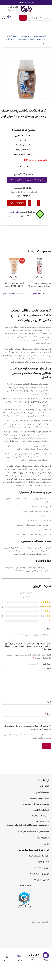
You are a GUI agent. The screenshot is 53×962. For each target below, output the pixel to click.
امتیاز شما (46, 664)
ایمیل (48, 713)
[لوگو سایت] (26, 9)
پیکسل (23, 36)
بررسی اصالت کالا (42, 867)
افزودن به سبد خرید (17, 203)
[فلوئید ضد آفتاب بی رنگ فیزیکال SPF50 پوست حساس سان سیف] (14, 269)
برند (29, 36)
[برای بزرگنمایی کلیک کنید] (45, 98)
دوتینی (39, 290)
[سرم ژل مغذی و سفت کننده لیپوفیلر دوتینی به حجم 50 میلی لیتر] (39, 269)
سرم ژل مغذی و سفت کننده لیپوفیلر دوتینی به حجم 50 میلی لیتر (39, 286)
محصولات (37, 36)
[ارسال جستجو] (23, 18)
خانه (44, 36)
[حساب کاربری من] (3, 17)
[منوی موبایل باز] (49, 9)
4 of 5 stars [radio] (31, 664)
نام (49, 701)
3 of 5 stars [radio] (33, 664)
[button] (41, 276)
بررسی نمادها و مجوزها (39, 798)
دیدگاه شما (46, 668)
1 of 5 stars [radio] (37, 664)
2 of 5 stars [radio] (35, 664)
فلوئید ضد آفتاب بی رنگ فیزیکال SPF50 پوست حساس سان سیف (14, 286)
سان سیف (14, 290)
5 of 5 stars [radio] (29, 664)
